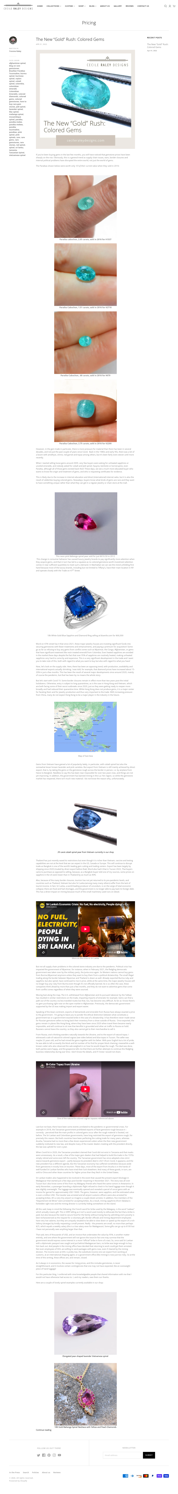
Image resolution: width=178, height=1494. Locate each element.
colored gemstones (15, 100)
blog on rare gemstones (14, 67)
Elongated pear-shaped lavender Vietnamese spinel (85, 1356)
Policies (35, 1472)
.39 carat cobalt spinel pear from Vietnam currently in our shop (85, 852)
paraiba (19, 119)
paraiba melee (15, 122)
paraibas (13, 132)
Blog (91, 6)
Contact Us (143, 6)
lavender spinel (16, 109)
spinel (11, 147)
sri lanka (19, 147)
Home (40, 6)
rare (18, 137)
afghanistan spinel (17, 63)
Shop (81, 6)
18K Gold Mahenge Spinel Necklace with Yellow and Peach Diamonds (85, 1427)
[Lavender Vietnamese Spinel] (85, 1323)
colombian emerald (14, 87)
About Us (105, 6)
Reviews (130, 6)
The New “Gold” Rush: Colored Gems (70, 39)
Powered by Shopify (18, 1481)
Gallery (118, 6)
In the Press (14, 1472)
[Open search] (165, 6)
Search (26, 1472)
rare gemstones (14, 141)
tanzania (13, 150)
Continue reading (43, 1430)
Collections (53, 6)
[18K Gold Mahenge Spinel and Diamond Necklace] (85, 1394)
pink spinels (14, 136)
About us (46, 1472)
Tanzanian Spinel (16, 152)
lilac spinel (14, 112)
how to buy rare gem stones (17, 104)
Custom (69, 6)
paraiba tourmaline (14, 128)
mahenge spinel (16, 114)
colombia (20, 83)
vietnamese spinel (17, 155)
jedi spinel (20, 106)
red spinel (20, 145)
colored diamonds (17, 95)
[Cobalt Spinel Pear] (85, 819)
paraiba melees (16, 124)
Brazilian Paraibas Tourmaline (17, 72)
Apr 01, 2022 (41, 44)
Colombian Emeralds (14, 92)
